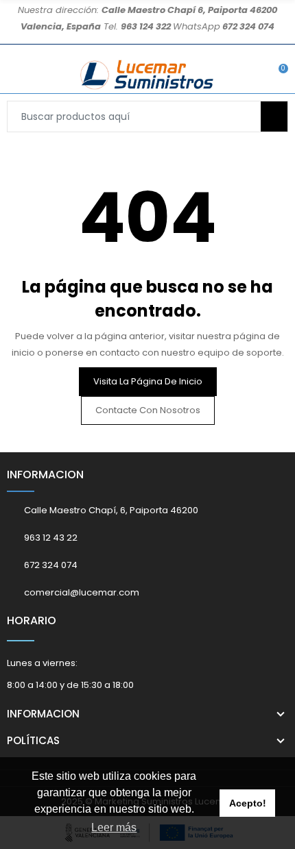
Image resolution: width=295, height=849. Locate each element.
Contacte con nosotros (147, 410)
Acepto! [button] (247, 803)
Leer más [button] (114, 827)
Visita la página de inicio (147, 381)
